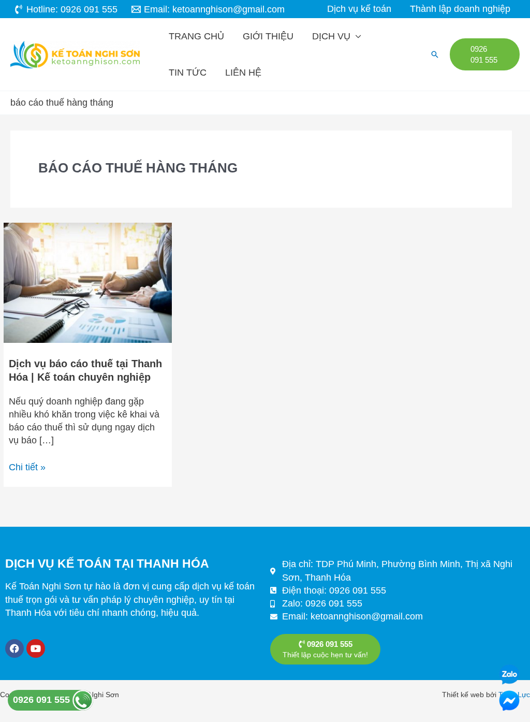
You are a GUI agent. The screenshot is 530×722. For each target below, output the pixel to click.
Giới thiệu (268, 36)
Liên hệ (243, 72)
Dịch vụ (331, 36)
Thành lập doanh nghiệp (460, 9)
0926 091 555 (42, 700)
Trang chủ (196, 36)
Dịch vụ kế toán (359, 9)
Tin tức (188, 72)
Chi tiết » (27, 466)
